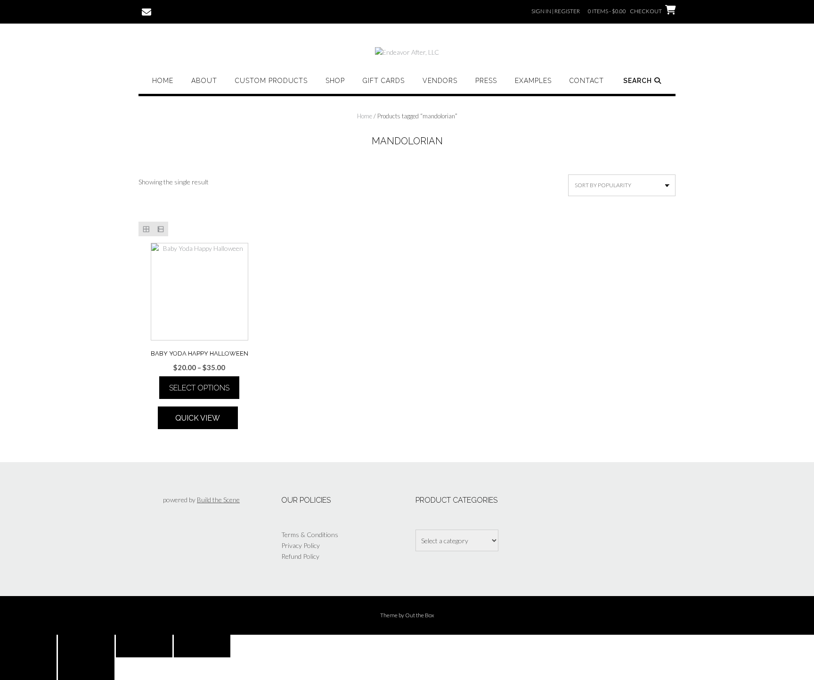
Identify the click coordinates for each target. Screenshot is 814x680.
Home (162, 80)
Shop (335, 80)
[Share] (144, 646)
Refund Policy (300, 556)
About (204, 80)
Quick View (197, 418)
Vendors (440, 80)
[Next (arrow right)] (86, 668)
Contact (587, 80)
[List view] (160, 229)
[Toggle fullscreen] (86, 646)
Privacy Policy (300, 545)
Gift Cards (384, 80)
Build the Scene (218, 500)
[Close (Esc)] (202, 646)
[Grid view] (145, 229)
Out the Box (419, 615)
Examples (533, 80)
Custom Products (271, 80)
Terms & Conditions (309, 535)
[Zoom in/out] (28, 646)
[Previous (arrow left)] (28, 668)
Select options (199, 387)
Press (486, 80)
